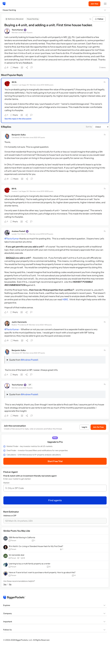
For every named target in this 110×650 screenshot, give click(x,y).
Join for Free (98, 427)
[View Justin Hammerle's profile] (7, 323)
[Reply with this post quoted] (22, 67)
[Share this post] (27, 67)
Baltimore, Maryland (15, 19)
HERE (65, 299)
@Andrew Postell (29, 359)
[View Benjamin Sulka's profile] (7, 136)
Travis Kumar (17, 30)
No (10, 584)
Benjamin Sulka (19, 134)
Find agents (55, 500)
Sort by (89, 126)
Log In (84, 427)
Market (6, 483)
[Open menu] (105, 3)
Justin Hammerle (19, 322)
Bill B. (14, 82)
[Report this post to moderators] (31, 67)
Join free (94, 4)
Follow (100, 19)
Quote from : (23, 359)
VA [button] (69, 37)
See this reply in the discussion (18, 118)
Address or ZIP (9, 515)
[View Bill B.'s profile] (7, 83)
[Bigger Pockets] (4, 3)
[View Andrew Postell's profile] (7, 232)
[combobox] (56, 488)
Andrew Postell (18, 231)
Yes (4, 584)
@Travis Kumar (11, 238)
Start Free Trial (55, 461)
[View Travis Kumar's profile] (7, 31)
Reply (15, 67)
